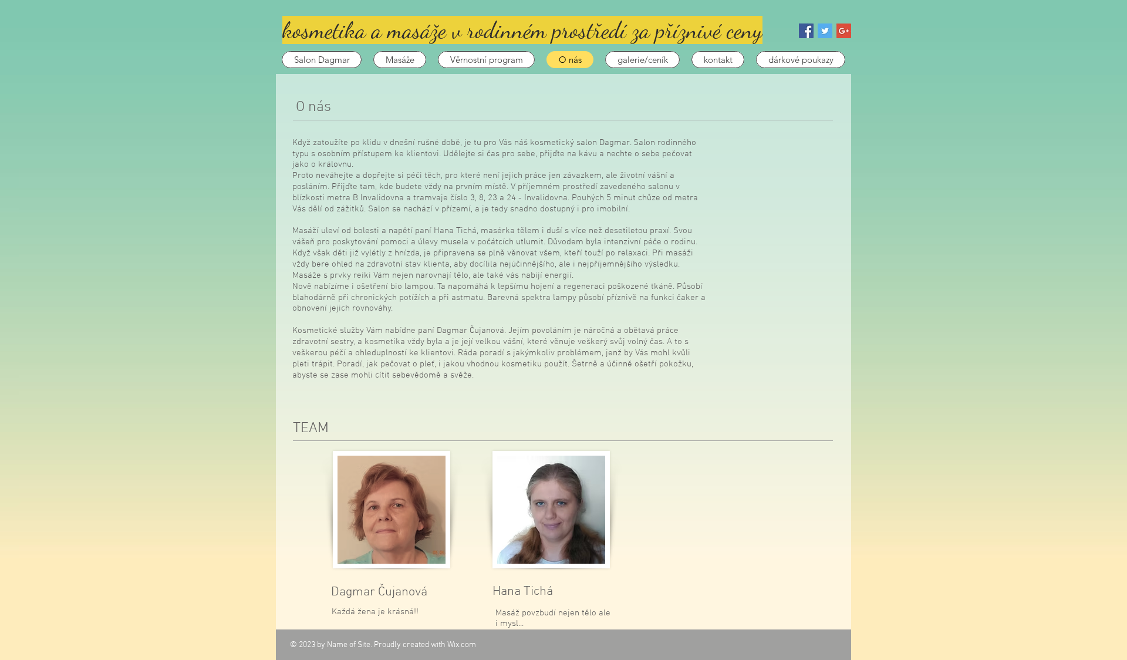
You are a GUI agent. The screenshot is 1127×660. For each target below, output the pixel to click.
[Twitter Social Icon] (825, 30)
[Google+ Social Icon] (843, 30)
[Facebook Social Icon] (806, 30)
